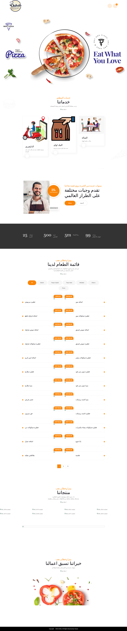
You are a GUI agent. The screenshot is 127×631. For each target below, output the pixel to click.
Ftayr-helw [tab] (69, 282)
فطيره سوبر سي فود (83, 372)
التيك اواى (58, 145)
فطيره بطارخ (29, 372)
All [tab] (32, 282)
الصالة (84, 137)
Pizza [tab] (63, 288)
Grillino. (60, 629)
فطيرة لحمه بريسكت (83, 414)
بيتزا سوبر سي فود (82, 386)
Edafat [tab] (42, 282)
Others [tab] (93, 282)
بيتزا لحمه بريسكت (82, 400)
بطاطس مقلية (30, 455)
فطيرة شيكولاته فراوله (32, 344)
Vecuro (76, 629)
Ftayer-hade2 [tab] (55, 282)
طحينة (78, 455)
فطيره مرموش (30, 302)
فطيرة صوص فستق (82, 344)
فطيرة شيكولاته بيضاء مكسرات (86, 427)
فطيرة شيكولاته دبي (32, 427)
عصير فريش (29, 400)
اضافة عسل (29, 441)
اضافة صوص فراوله (31, 330)
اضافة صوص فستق (82, 330)
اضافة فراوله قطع (31, 316)
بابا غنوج (78, 441)
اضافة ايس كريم (30, 358)
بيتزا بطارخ (28, 386)
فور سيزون (28, 414)
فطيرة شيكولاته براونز (83, 358)
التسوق (82, 203)
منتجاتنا (70, 203)
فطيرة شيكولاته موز (82, 316)
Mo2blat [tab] (82, 282)
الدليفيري (29, 146)
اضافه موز (79, 302)
